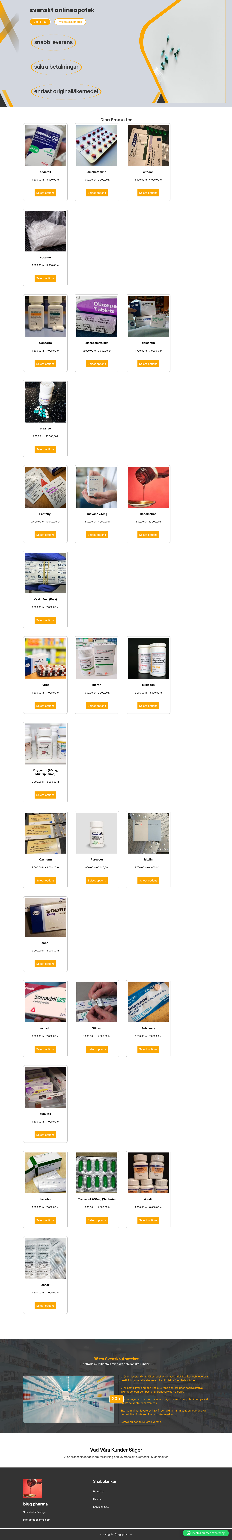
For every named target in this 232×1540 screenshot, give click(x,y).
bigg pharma (35, 1504)
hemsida (98, 1491)
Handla (97, 1499)
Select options (45, 192)
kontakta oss (101, 1506)
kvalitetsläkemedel (70, 21)
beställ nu (40, 21)
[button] (206, 1533)
